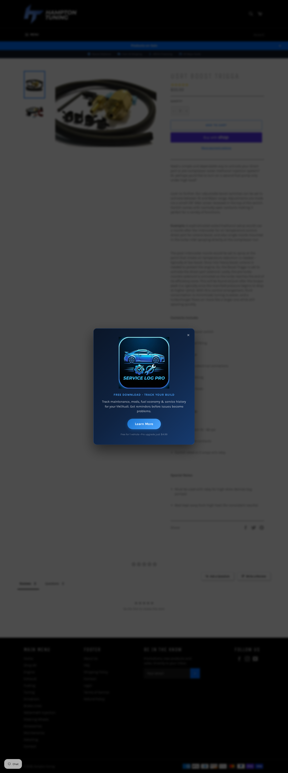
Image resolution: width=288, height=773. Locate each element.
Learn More (144, 424)
